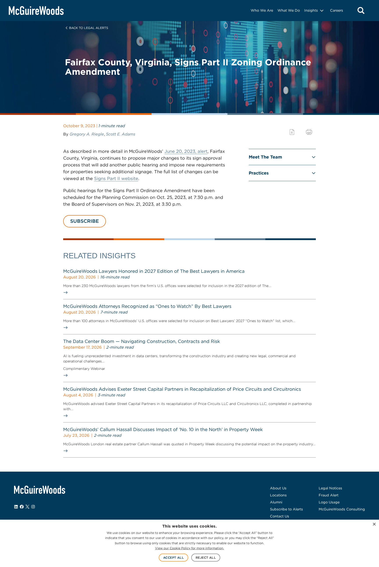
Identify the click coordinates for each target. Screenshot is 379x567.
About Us (278, 488)
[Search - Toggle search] (361, 10)
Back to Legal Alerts (88, 28)
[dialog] (189, 543)
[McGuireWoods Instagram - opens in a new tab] (33, 507)
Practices (259, 173)
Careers (336, 10)
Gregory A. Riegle (87, 134)
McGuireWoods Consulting (342, 509)
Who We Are (262, 10)
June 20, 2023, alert (185, 151)
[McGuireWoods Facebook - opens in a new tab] (22, 507)
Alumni (276, 502)
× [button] (374, 524)
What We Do (288, 10)
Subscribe (84, 221)
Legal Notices (330, 488)
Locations (278, 495)
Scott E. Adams (120, 134)
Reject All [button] (206, 557)
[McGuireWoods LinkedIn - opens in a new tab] (16, 507)
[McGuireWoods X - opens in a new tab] (27, 507)
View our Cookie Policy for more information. (189, 548)
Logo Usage (329, 502)
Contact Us (279, 516)
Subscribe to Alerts (286, 509)
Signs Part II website (116, 178)
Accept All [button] (173, 557)
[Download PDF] (292, 132)
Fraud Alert (328, 495)
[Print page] (309, 132)
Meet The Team (265, 157)
